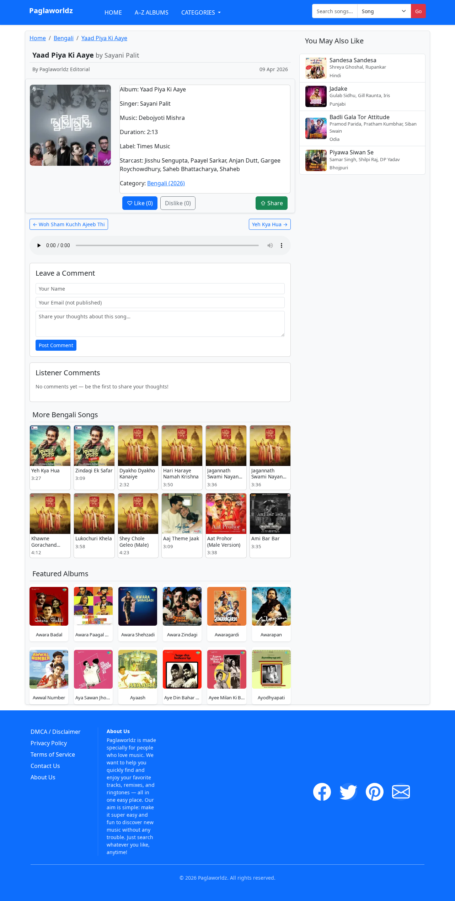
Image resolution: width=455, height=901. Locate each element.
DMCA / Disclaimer (56, 732)
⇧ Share (271, 203)
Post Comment (56, 345)
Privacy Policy (49, 743)
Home (113, 12)
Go (418, 11)
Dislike (178, 203)
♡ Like (140, 203)
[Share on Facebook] (322, 792)
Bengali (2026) (166, 183)
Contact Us (45, 766)
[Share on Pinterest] (375, 792)
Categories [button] (198, 12)
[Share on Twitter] (348, 792)
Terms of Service (53, 754)
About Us (43, 777)
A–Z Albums (151, 12)
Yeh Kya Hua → (270, 224)
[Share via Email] (401, 792)
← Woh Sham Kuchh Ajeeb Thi (69, 224)
